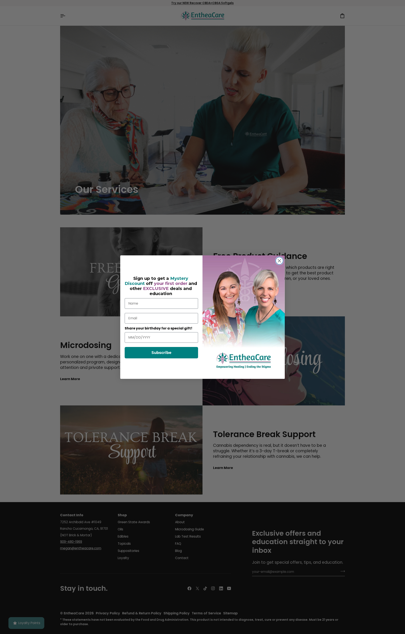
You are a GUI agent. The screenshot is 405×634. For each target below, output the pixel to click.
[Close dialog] (279, 260)
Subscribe (161, 352)
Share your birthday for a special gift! (158, 328)
